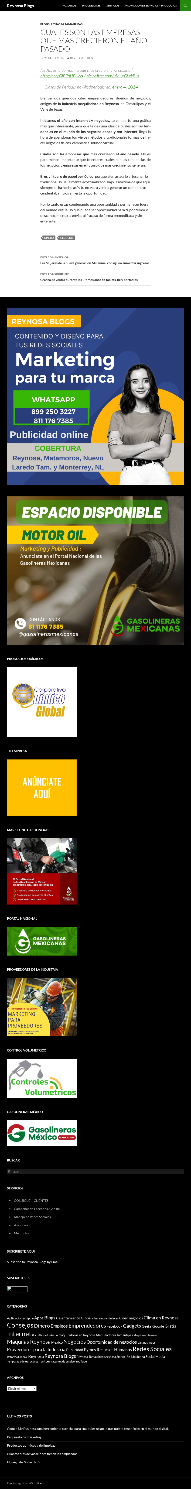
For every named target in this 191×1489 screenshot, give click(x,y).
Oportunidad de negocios (111, 1342)
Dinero (49, 237)
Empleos (59, 1325)
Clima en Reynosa (161, 1317)
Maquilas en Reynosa (145, 1335)
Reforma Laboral (17, 1356)
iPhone (42, 1335)
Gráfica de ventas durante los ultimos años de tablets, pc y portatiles (89, 277)
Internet (19, 1333)
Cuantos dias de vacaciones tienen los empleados (42, 1454)
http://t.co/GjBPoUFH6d (61, 76)
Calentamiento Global (74, 1318)
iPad (34, 1335)
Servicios (112, 5)
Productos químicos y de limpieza (31, 1445)
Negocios (66, 237)
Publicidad (74, 1349)
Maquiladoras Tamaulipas (114, 1335)
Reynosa (36, 1356)
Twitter (44, 1361)
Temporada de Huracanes (22, 1361)
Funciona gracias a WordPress (25, 1483)
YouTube (81, 1361)
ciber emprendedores (105, 1318)
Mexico (57, 1342)
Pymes (90, 1349)
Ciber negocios (131, 1318)
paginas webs (147, 1342)
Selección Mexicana (130, 1357)
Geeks (147, 1326)
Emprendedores (87, 1325)
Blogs (45, 24)
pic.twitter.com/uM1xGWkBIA (112, 76)
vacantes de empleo (63, 1361)
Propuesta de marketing (24, 1437)
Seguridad (110, 1356)
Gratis (170, 1325)
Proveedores (91, 5)
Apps (39, 1317)
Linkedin (52, 1335)
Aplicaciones (16, 1318)
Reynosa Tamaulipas (67, 24)
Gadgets (132, 1326)
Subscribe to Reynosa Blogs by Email (33, 1262)
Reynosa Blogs (20, 5)
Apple (30, 1318)
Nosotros (69, 5)
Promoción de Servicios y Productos (151, 5)
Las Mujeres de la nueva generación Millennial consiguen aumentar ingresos (94, 260)
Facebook (114, 1326)
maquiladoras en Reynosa (76, 1335)
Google (158, 1326)
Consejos (20, 1325)
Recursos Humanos (114, 1349)
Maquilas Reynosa (29, 1341)
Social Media (155, 1356)
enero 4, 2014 (125, 87)
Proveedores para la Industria (36, 1349)
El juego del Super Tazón (24, 1462)
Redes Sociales (152, 1348)
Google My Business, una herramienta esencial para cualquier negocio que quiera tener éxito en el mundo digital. (88, 1429)
